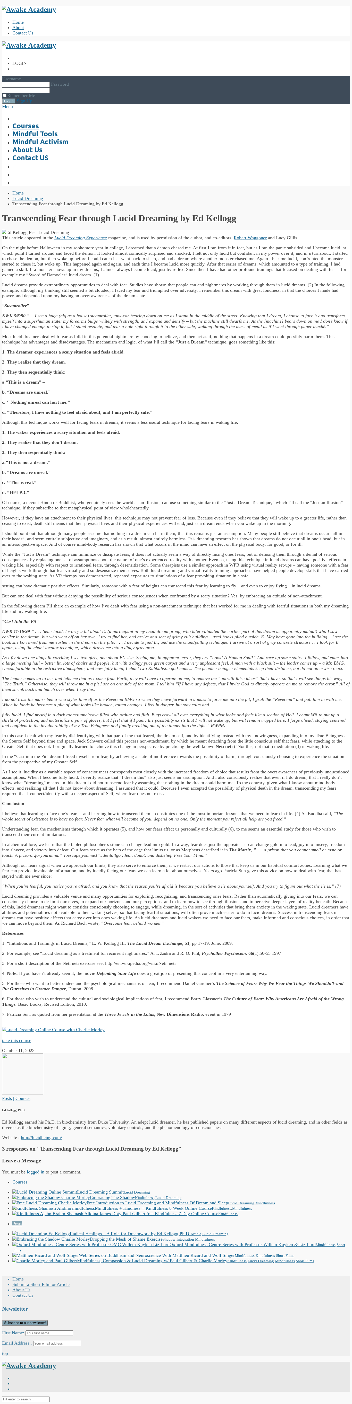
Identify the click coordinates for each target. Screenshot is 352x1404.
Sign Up (24, 100)
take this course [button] (16, 1040)
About (18, 27)
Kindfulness (144, 1198)
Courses (22, 1098)
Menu (7, 106)
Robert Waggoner (250, 237)
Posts (7, 1098)
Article (195, 1234)
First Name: (13, 1332)
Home (18, 22)
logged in (35, 1172)
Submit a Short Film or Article (41, 1284)
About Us (21, 1289)
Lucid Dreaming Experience (80, 237)
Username (11, 78)
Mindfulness (265, 1203)
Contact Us (22, 33)
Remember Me (21, 95)
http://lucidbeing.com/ (41, 1137)
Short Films (285, 1255)
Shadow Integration (178, 1239)
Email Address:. (17, 1343)
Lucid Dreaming (27, 198)
